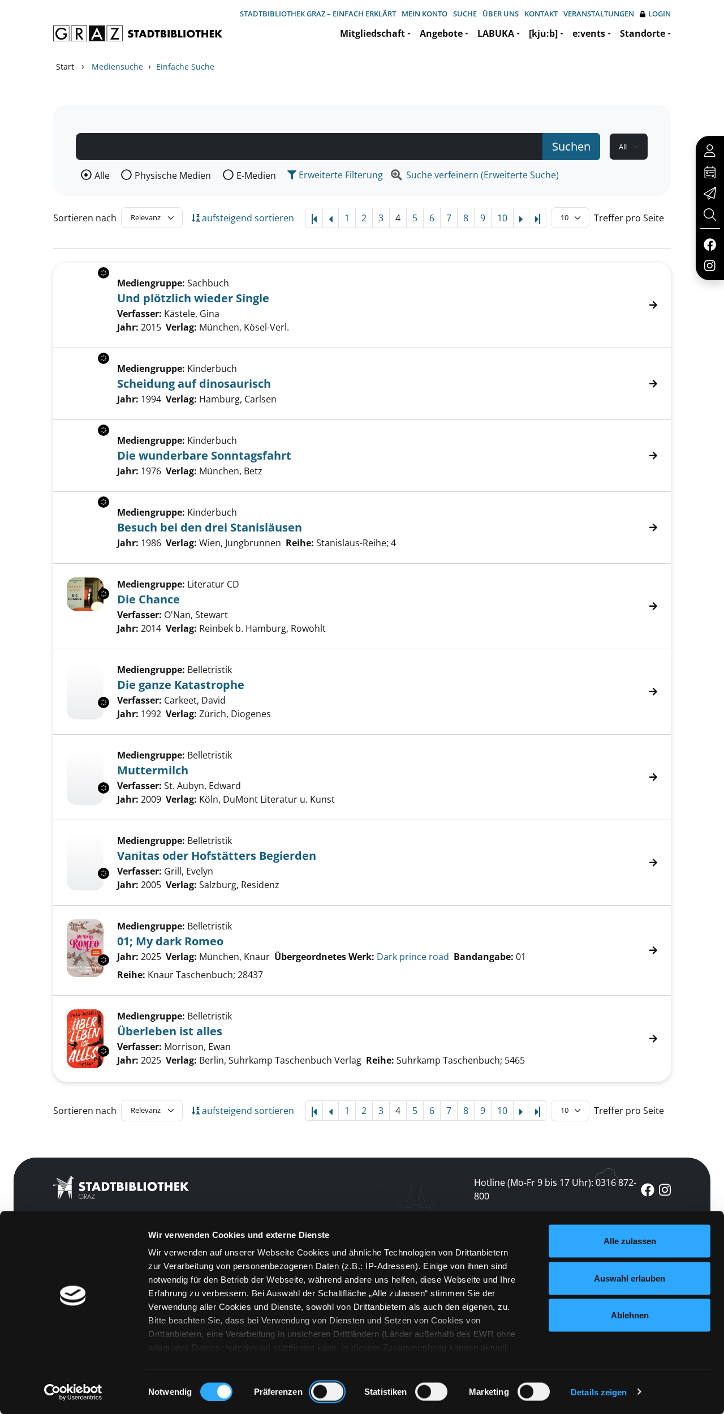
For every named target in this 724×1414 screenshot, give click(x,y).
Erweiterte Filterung (339, 175)
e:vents (588, 33)
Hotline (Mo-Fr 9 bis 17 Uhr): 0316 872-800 (555, 1189)
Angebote (441, 33)
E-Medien (256, 175)
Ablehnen (630, 1315)
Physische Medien (173, 175)
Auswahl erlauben (629, 1278)
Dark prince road (413, 956)
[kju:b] (543, 33)
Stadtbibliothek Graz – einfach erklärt (318, 13)
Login (659, 13)
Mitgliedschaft (372, 33)
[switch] (327, 1391)
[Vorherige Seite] (330, 218)
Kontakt (541, 13)
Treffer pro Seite (629, 218)
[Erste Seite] (314, 218)
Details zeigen (599, 1391)
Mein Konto (424, 13)
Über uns (500, 13)
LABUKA (495, 33)
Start (65, 66)
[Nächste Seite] (521, 218)
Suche (465, 13)
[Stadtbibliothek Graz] (137, 33)
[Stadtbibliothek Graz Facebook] (709, 244)
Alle (102, 175)
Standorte (642, 33)
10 (502, 218)
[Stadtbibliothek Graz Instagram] (710, 265)
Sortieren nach (85, 218)
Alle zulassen (630, 1241)
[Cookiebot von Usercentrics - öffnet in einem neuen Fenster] (73, 1391)
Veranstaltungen (598, 13)
